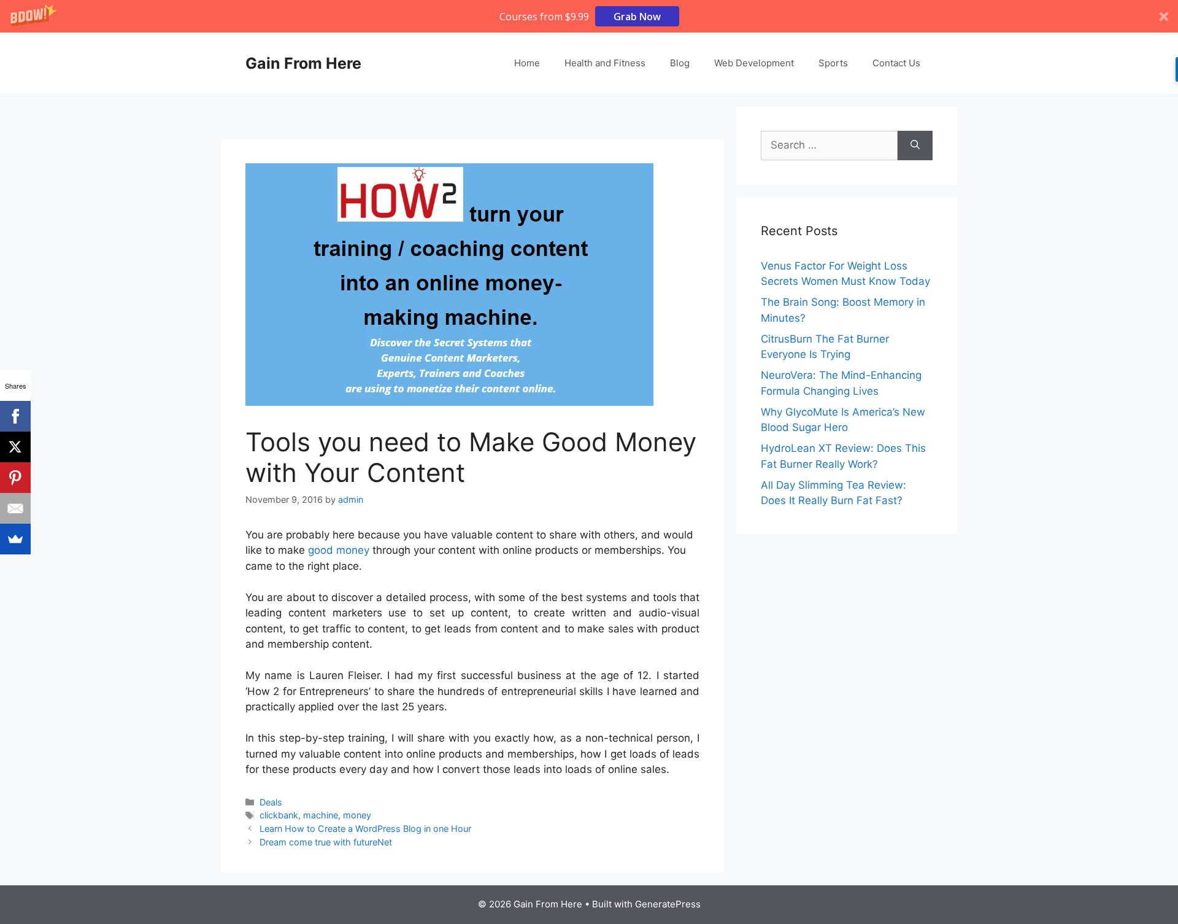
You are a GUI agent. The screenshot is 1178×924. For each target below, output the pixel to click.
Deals (271, 802)
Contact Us (896, 63)
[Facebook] (15, 416)
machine (320, 815)
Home (527, 63)
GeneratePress (668, 904)
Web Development (754, 63)
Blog (680, 63)
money (357, 815)
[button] (589, 16)
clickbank (279, 815)
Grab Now (637, 16)
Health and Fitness (604, 63)
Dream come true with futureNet (326, 842)
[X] (15, 447)
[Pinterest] (15, 477)
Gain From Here (303, 63)
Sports (833, 63)
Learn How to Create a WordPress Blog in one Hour (365, 828)
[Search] (915, 145)
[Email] (15, 508)
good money (338, 550)
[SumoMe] (15, 539)
